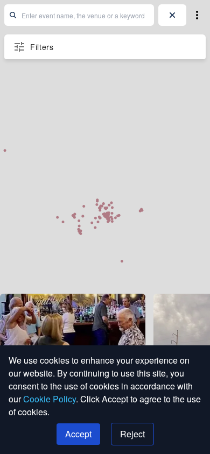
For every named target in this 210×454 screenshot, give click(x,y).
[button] (197, 15)
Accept (78, 434)
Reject (132, 434)
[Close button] (172, 15)
